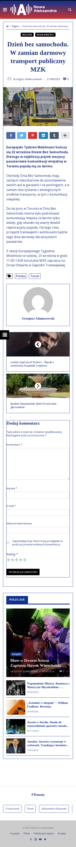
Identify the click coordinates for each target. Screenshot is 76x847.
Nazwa (11, 488)
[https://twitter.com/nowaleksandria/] (45, 839)
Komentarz (14, 444)
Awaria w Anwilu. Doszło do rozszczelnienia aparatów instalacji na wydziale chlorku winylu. (48, 724)
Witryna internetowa (19, 523)
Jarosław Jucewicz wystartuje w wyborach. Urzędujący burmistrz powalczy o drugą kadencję (47, 743)
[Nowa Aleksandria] (33, 10)
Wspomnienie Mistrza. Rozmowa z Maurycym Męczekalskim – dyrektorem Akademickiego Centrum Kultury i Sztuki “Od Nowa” (48, 685)
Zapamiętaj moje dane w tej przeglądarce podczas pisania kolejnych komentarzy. (37, 542)
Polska (21, 276)
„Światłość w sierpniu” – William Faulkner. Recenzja (47, 704)
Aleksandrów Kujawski (50, 808)
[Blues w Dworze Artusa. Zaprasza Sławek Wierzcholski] (38, 642)
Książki (16, 654)
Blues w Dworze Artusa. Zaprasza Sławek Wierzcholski (35, 663)
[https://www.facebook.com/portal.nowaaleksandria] (31, 839)
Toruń (34, 276)
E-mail (11, 506)
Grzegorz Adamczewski (38, 318)
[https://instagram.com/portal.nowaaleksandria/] (35, 839)
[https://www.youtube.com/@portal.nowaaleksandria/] (40, 839)
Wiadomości (45, 34)
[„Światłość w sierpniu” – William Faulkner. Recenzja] (15, 707)
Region (15, 26)
